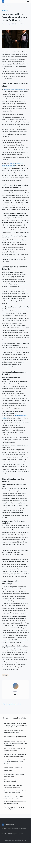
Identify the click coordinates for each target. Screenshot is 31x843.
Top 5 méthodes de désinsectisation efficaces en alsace (14, 775)
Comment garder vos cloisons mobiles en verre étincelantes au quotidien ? (15, 755)
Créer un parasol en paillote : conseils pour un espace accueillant (15, 737)
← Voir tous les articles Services (11, 704)
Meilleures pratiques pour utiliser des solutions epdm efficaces (15, 802)
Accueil (3, 6)
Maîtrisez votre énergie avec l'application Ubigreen (12, 780)
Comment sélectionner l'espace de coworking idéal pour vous (13, 731)
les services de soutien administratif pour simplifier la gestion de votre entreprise (14, 761)
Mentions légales (12, 833)
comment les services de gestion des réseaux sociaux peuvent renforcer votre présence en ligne (15, 743)
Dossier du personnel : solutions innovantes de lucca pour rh (13, 786)
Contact (21, 833)
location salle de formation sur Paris (15, 89)
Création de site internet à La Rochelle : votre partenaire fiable (15, 749)
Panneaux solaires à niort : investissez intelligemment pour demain (15, 791)
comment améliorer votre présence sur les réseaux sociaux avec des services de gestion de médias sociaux (15, 725)
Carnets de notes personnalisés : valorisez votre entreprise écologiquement (13, 768)
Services (9, 6)
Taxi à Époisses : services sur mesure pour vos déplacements (14, 808)
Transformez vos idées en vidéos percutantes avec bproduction (13, 797)
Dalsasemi (9, 824)
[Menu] (27, 1)
